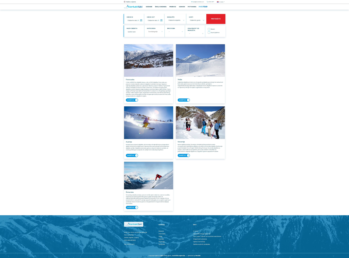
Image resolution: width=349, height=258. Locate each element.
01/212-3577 (211, 1)
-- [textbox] (169, 31)
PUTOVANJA (192, 7)
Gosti (191, 17)
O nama (195, 231)
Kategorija (151, 28)
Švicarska (162, 244)
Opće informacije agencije (201, 234)
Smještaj (130, 100)
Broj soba (171, 28)
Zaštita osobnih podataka (201, 244)
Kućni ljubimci (215, 32)
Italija (160, 236)
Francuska (162, 234)
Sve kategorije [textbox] (153, 31)
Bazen (213, 29)
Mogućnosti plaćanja (200, 239)
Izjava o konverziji (199, 241)
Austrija (161, 239)
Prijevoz (172, 7)
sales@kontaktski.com (198, 1)
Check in (130, 17)
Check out (151, 17)
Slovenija (162, 241)
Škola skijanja (161, 7)
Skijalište (170, 17)
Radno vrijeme (131, 2)
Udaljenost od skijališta (193, 29)
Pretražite (216, 19)
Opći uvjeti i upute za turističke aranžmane (207, 236)
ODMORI (182, 7)
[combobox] (176, 20)
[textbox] (174, 20)
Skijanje (149, 7)
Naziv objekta (132, 28)
